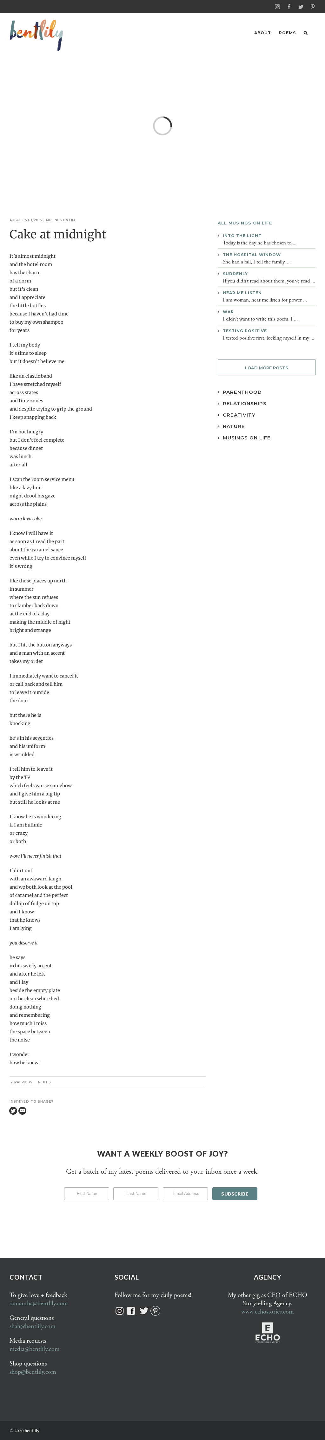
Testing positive (245, 330)
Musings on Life (247, 438)
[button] (306, 33)
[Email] (22, 1111)
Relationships (245, 403)
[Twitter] (13, 1111)
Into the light (242, 235)
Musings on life (61, 220)
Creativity (239, 415)
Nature (234, 426)
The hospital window (252, 254)
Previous (23, 1082)
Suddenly (235, 273)
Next (43, 1082)
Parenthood (242, 392)
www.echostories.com (267, 1312)
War (228, 311)
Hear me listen (242, 292)
